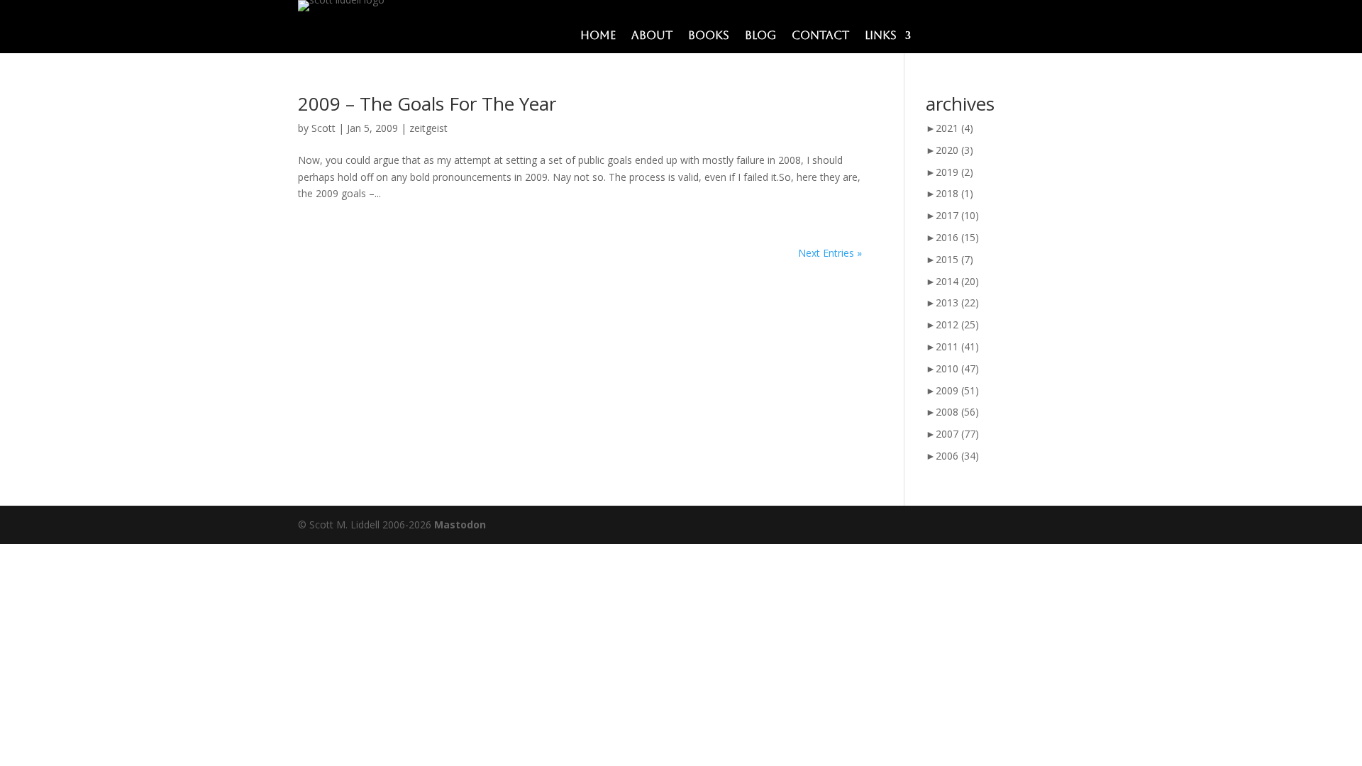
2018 (954, 193)
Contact (820, 36)
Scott (323, 128)
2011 (957, 346)
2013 (957, 302)
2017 (957, 215)
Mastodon (460, 524)
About (651, 36)
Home (598, 36)
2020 (954, 150)
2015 (954, 259)
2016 (957, 237)
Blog (760, 36)
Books (708, 36)
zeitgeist (428, 128)
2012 (957, 324)
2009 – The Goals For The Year (427, 103)
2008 (957, 411)
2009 (957, 390)
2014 (957, 281)
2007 (957, 433)
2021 (954, 128)
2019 (954, 172)
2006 (957, 455)
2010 (957, 368)
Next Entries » (830, 253)
